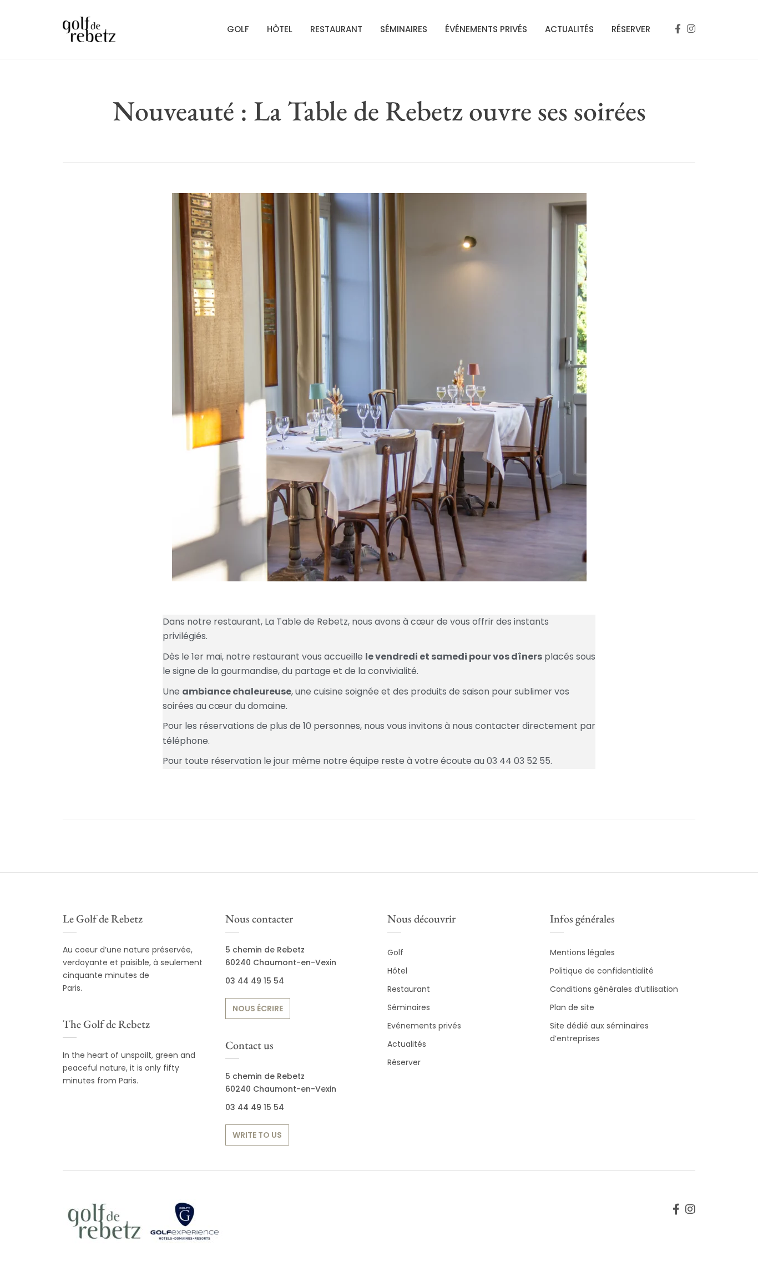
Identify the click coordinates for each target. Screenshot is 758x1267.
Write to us (257, 1135)
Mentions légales (582, 952)
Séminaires (403, 29)
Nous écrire (258, 1008)
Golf (238, 29)
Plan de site (572, 1007)
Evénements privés (424, 1025)
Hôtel (279, 29)
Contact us (249, 1045)
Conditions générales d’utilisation (614, 989)
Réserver (631, 29)
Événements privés (486, 29)
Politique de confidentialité (602, 970)
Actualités (569, 29)
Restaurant (336, 29)
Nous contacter (259, 918)
